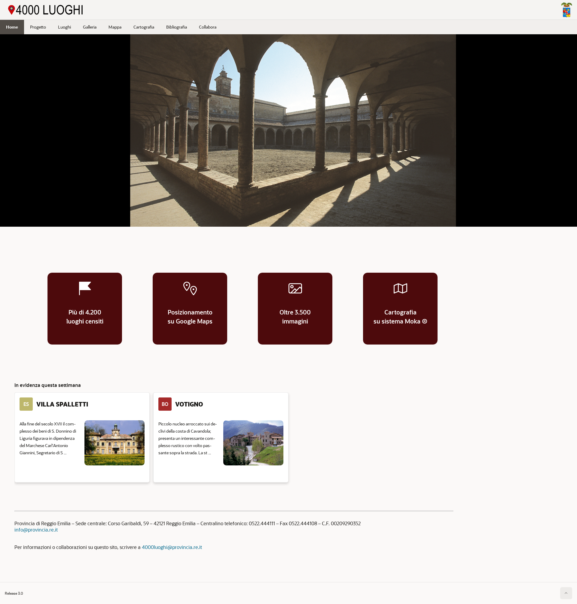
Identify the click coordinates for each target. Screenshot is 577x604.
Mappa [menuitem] (114, 27)
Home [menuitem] (12, 27)
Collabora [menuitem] (207, 27)
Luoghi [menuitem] (64, 27)
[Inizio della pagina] (566, 593)
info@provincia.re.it (36, 529)
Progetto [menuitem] (38, 27)
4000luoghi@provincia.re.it (172, 547)
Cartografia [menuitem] (143, 27)
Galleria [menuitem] (89, 27)
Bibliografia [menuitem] (176, 27)
